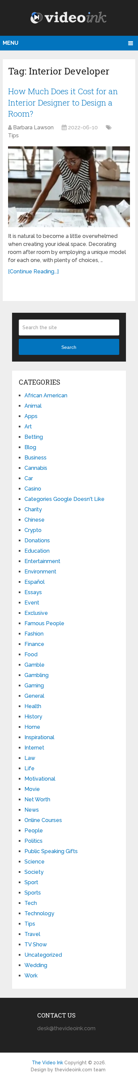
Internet (34, 748)
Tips (13, 135)
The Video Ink (47, 1062)
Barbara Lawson (33, 127)
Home (32, 727)
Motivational (39, 779)
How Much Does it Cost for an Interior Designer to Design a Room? (63, 102)
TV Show (35, 944)
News (31, 810)
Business (35, 457)
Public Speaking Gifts (51, 851)
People (33, 830)
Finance (34, 644)
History (33, 716)
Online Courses (43, 820)
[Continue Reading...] (33, 271)
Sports (32, 893)
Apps (31, 416)
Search (68, 347)
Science (34, 861)
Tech (30, 903)
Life (29, 768)
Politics (33, 841)
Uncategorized (43, 955)
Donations (37, 540)
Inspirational (39, 737)
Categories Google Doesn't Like (64, 499)
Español (34, 582)
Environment (40, 571)
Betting (33, 437)
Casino (32, 489)
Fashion (34, 634)
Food (31, 654)
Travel (32, 934)
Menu (10, 43)
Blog (30, 447)
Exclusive (36, 613)
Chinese (34, 520)
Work (31, 975)
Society (34, 872)
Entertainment (42, 561)
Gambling (36, 675)
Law (29, 758)
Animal (33, 406)
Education (37, 551)
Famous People (44, 623)
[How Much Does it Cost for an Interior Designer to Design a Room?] (69, 187)
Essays (33, 592)
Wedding (35, 965)
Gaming (34, 685)
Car (28, 478)
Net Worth (37, 799)
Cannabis (35, 468)
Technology (39, 913)
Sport (31, 882)
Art (28, 426)
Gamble (34, 665)
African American (45, 395)
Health (32, 706)
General (34, 696)
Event (31, 602)
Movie (32, 789)
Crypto (33, 530)
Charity (33, 509)
